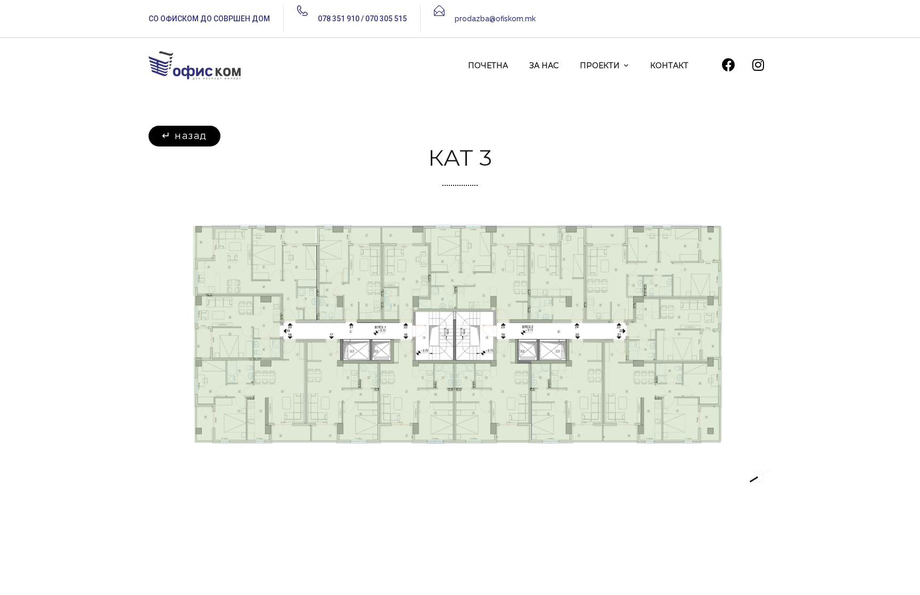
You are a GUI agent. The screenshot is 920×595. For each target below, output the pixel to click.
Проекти (600, 65)
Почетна (488, 65)
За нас (543, 65)
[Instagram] (758, 64)
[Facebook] (729, 64)
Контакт (669, 65)
